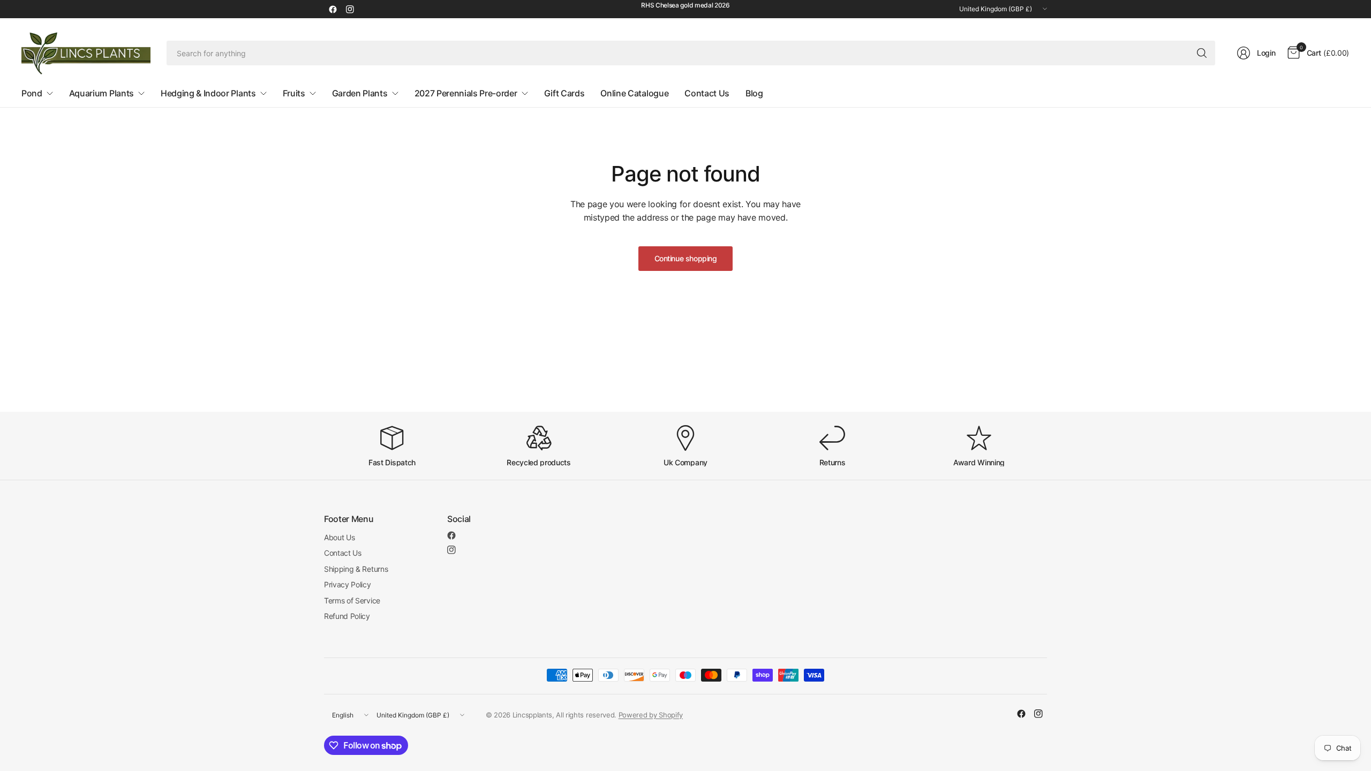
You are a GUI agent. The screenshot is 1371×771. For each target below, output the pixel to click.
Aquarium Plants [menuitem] (101, 93)
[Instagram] (349, 9)
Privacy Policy (347, 584)
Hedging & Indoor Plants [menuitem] (208, 93)
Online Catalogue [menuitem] (634, 93)
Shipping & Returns (356, 568)
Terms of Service (352, 600)
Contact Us (342, 552)
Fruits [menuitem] (294, 93)
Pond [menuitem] (31, 93)
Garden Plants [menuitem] (360, 93)
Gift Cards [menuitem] (564, 93)
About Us (339, 537)
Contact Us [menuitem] (706, 93)
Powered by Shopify (651, 714)
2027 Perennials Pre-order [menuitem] (466, 93)
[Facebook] (332, 9)
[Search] (1201, 53)
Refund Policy (347, 616)
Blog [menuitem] (754, 93)
